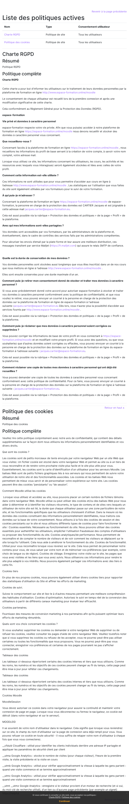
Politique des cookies (17, 42)
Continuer (64, 801)
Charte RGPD (12, 34)
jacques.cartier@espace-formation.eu (47, 209)
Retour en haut (114, 407)
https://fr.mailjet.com (63, 245)
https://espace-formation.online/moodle (48, 131)
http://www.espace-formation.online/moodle (68, 92)
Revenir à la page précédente (109, 11)
